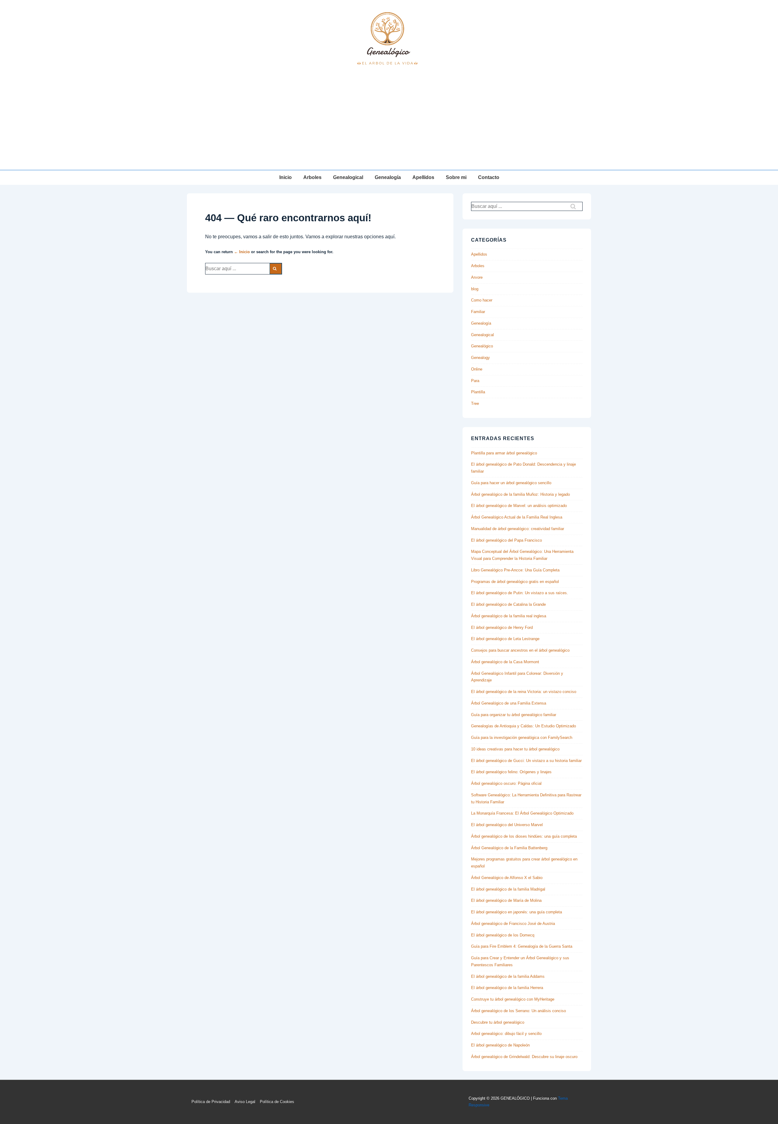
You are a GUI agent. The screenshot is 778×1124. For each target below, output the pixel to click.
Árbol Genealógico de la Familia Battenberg (509, 848)
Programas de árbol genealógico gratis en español (515, 581)
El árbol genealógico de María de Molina (506, 900)
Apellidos (423, 177)
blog (474, 289)
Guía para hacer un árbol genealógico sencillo (511, 483)
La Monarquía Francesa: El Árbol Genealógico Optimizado (522, 813)
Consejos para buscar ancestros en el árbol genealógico (520, 650)
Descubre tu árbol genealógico (497, 1022)
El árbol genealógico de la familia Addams (508, 976)
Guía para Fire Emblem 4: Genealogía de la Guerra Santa (521, 946)
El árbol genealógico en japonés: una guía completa (516, 912)
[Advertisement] (389, 124)
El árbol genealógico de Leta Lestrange (505, 638)
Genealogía (388, 177)
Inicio (285, 177)
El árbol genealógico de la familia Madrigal (508, 889)
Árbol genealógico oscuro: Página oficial (506, 783)
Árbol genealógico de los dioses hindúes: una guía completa (524, 836)
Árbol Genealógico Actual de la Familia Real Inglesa (516, 517)
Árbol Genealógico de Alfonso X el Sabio (506, 877)
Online (476, 369)
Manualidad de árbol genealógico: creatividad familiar (517, 528)
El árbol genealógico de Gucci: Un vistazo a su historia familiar (526, 760)
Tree (475, 403)
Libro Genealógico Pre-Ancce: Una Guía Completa (515, 570)
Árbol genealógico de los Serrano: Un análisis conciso (518, 1010)
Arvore (477, 277)
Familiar (478, 311)
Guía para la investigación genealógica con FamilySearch (521, 737)
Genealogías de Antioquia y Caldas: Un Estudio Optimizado (523, 726)
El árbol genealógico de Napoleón (500, 1045)
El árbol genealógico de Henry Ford (502, 627)
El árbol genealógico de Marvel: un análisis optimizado (519, 505)
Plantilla (478, 392)
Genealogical (348, 177)
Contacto (488, 177)
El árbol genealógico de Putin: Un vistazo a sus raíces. (519, 593)
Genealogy (480, 357)
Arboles (312, 177)
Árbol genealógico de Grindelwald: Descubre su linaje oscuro (524, 1056)
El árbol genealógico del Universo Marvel (507, 824)
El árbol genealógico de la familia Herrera (507, 987)
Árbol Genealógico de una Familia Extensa (508, 703)
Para (475, 380)
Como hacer (481, 300)
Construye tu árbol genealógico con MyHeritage (512, 999)
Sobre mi (456, 177)
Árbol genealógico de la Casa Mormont (505, 662)
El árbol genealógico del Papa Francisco (506, 540)
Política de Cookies (277, 1101)
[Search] (276, 268)
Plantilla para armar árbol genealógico (504, 453)
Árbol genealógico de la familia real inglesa (508, 616)
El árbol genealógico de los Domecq (502, 935)
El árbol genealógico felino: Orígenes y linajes (511, 772)
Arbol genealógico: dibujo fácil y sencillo (506, 1033)
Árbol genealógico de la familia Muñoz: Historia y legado (520, 494)
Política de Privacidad (210, 1101)
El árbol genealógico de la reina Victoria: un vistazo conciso (523, 691)
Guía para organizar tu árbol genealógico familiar (513, 714)
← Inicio (242, 252)
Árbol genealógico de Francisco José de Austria (513, 923)
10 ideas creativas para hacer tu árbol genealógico (515, 749)
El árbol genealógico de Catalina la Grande (508, 604)
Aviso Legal (245, 1101)
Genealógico (482, 346)
